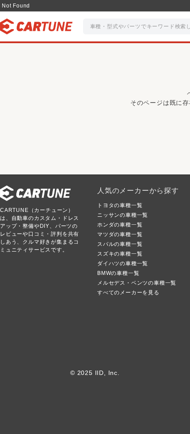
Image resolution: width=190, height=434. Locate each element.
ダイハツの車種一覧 (122, 263)
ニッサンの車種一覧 (122, 215)
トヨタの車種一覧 (119, 205)
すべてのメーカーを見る (128, 292)
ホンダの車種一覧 (119, 225)
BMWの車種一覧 (118, 273)
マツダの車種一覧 (119, 234)
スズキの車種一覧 (119, 254)
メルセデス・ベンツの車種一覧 (136, 283)
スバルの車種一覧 (119, 244)
